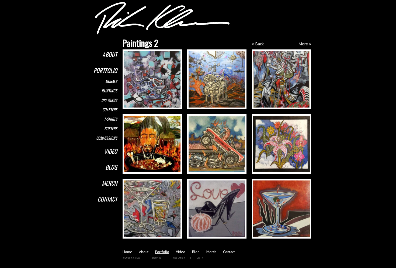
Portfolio (105, 70)
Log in (200, 257)
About (109, 54)
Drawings (109, 100)
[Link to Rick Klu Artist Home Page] (162, 33)
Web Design (179, 257)
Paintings (109, 90)
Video (110, 151)
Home (127, 251)
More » (304, 43)
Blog (111, 167)
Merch (109, 183)
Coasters (109, 109)
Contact (107, 199)
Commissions (106, 138)
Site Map (156, 257)
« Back (258, 43)
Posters (110, 128)
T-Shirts (110, 119)
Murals (111, 81)
